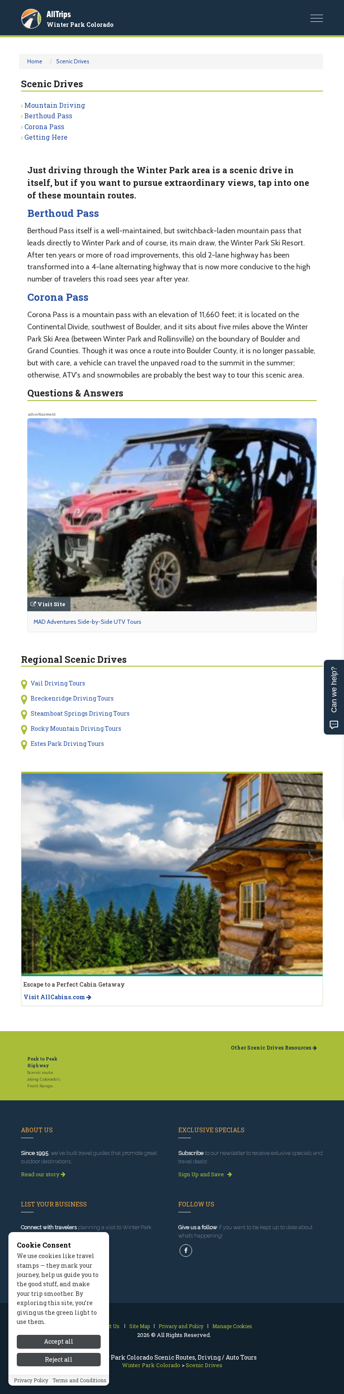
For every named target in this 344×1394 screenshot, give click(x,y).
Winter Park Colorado (80, 25)
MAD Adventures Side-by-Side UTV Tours (87, 621)
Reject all (59, 1359)
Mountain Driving (54, 105)
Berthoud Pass (48, 115)
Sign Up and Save (201, 1174)
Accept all (58, 1341)
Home (34, 61)
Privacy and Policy (181, 1326)
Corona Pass (44, 126)
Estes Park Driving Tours (67, 744)
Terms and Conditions (79, 1380)
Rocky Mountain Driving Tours (76, 728)
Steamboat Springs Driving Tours (80, 713)
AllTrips (59, 14)
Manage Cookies (232, 1326)
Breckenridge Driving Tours (72, 698)
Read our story (41, 1174)
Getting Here (46, 137)
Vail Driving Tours (58, 683)
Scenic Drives (72, 61)
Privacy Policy (31, 1380)
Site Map (139, 1326)
